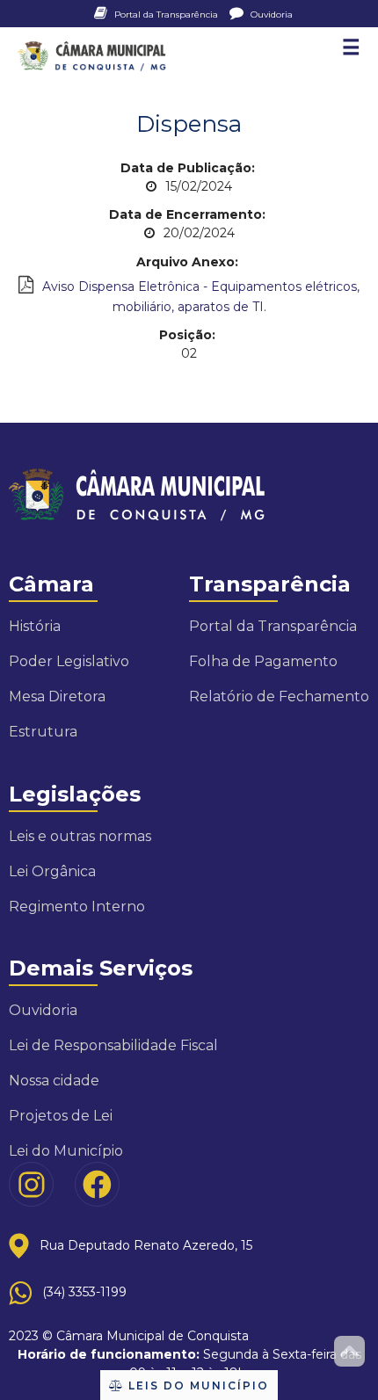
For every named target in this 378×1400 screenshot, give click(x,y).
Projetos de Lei (61, 1115)
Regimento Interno (77, 906)
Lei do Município (66, 1150)
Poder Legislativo (69, 661)
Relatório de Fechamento (279, 696)
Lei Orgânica (52, 871)
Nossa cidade (54, 1080)
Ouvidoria (270, 14)
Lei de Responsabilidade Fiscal (113, 1045)
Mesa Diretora (57, 696)
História (35, 626)
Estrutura (43, 731)
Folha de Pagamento (263, 661)
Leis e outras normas (80, 836)
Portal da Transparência (166, 14)
